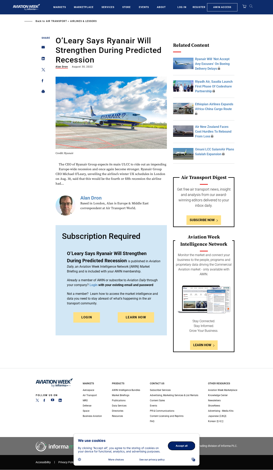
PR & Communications (162, 410)
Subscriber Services (160, 390)
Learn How (136, 317)
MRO (85, 400)
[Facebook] (45, 401)
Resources (117, 416)
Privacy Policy (67, 462)
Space (86, 410)
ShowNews (214, 405)
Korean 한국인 (216, 421)
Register (199, 7)
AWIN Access (222, 7)
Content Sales (157, 400)
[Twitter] (37, 401)
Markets (59, 7)
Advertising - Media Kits (220, 410)
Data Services (119, 405)
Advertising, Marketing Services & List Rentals (174, 395)
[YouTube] (52, 401)
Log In (181, 7)
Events (144, 7)
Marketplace (84, 7)
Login (86, 317)
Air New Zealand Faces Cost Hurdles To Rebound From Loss (213, 131)
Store (126, 7)
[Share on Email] (42, 48)
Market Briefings (120, 395)
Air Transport (56, 21)
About (161, 7)
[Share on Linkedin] (42, 59)
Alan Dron (62, 66)
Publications (119, 400)
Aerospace (88, 390)
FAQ (152, 421)
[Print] (42, 92)
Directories (117, 410)
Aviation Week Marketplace (222, 390)
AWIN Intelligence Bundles (126, 390)
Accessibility (43, 462)
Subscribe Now (202, 220)
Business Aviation (92, 416)
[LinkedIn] (60, 401)
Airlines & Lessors (83, 21)
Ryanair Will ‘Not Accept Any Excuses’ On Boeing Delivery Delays (212, 64)
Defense (87, 405)
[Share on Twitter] (42, 70)
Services (108, 7)
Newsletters (214, 400)
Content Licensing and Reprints (166, 416)
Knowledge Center (218, 395)
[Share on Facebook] (42, 81)
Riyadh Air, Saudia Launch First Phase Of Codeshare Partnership (214, 86)
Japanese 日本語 (217, 416)
